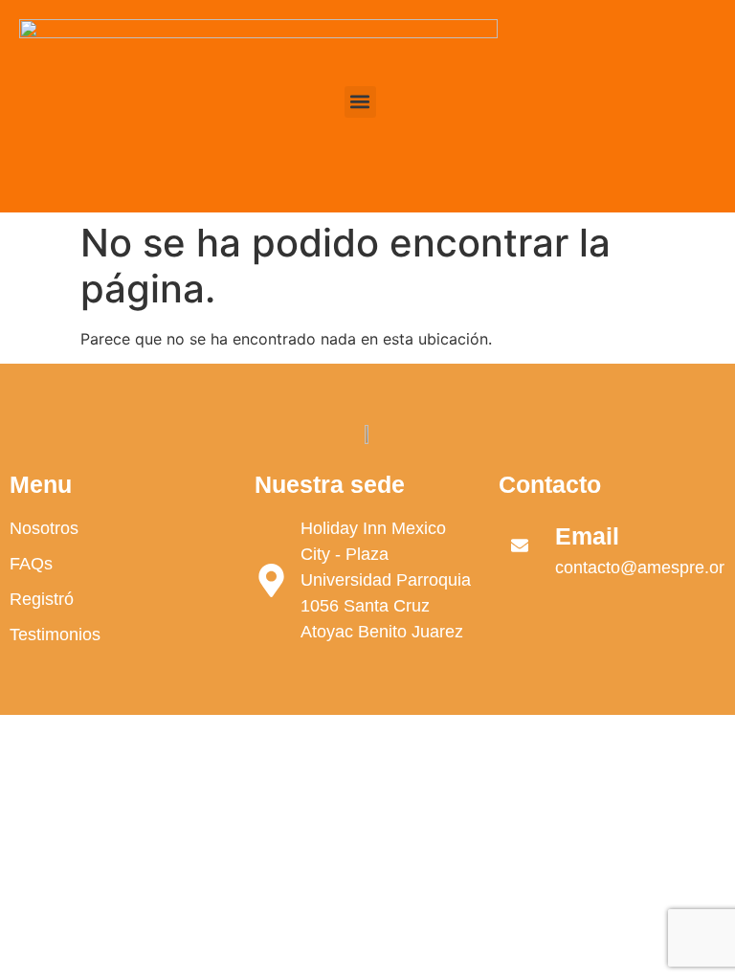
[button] (360, 102)
